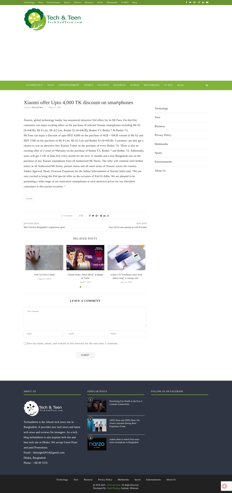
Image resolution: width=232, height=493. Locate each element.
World (100, 2)
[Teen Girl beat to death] (44, 257)
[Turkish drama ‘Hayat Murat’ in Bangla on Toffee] (85, 257)
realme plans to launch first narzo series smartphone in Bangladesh (124, 441)
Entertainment (53, 2)
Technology (29, 2)
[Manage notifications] (224, 486)
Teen (41, 2)
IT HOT (125, 2)
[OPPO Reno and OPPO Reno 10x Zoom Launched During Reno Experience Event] (96, 425)
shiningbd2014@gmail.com (49, 452)
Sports (67, 2)
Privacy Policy (163, 135)
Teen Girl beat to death (44, 275)
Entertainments (163, 161)
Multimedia (112, 2)
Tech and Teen (37, 107)
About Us (160, 170)
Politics (77, 2)
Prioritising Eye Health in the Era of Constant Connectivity (126, 403)
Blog (134, 2)
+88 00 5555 (40, 462)
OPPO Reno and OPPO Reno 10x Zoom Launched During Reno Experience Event (125, 423)
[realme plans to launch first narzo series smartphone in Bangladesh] (96, 444)
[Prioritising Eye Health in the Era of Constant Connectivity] (96, 406)
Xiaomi (29, 199)
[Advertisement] (116, 57)
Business (89, 2)
